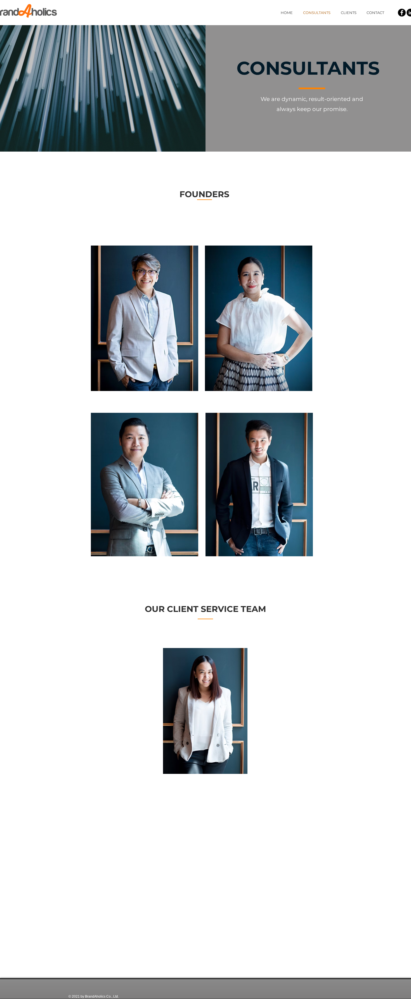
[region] (144, 318)
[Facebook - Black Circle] (402, 13)
